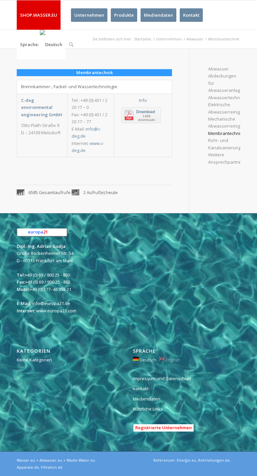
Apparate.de (28, 467)
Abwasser (218, 69)
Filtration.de (52, 467)
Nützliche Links (148, 409)
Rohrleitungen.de (214, 460)
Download (145, 112)
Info (143, 100)
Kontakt (141, 388)
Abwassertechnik (225, 98)
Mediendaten (146, 399)
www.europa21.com (56, 311)
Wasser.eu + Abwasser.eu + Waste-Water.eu (56, 460)
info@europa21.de (51, 303)
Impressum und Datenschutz (162, 378)
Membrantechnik (225, 133)
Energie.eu (186, 460)
